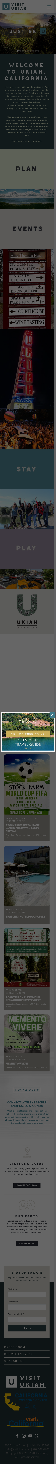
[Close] (52, 715)
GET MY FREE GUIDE (28, 733)
